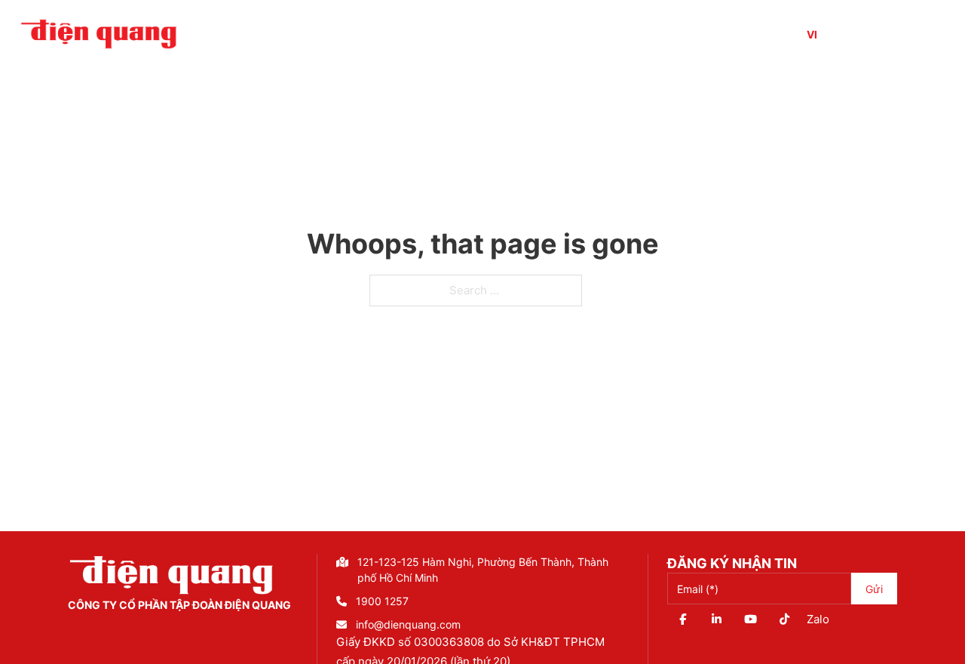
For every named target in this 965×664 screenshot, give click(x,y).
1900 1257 (382, 601)
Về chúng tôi (306, 34)
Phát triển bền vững (705, 34)
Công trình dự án (428, 34)
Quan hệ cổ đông (563, 34)
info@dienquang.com (408, 624)
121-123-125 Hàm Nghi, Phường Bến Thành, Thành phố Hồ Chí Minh (482, 569)
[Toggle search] (890, 34)
